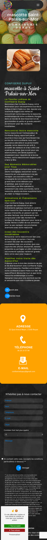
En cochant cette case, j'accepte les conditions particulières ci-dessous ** (23, 460)
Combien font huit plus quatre (16, 430)
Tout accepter (15, 526)
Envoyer (25, 468)
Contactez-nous (13, 296)
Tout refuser (15, 530)
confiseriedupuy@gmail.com (23, 371)
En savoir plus (12, 290)
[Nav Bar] (38, 5)
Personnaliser (14, 535)
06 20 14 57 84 (23, 350)
